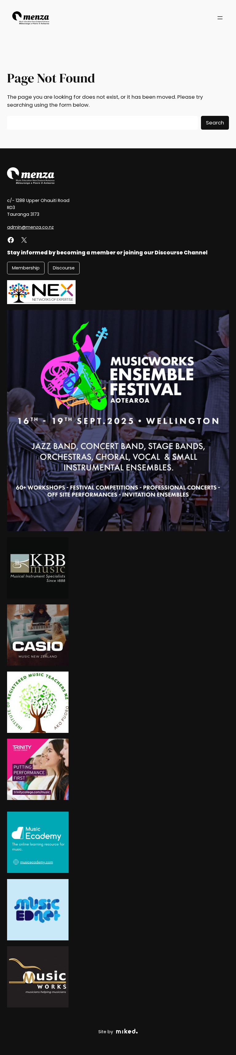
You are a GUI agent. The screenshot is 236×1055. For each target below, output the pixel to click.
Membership (26, 268)
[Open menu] (220, 17)
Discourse (64, 268)
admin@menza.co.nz (30, 227)
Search (215, 122)
